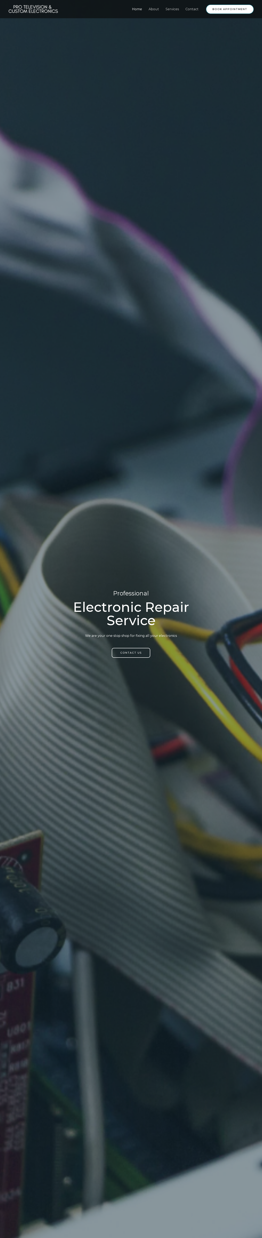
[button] (131, 653)
